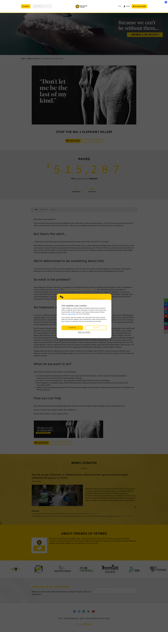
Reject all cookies (84, 332)
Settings (96, 328)
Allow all (72, 328)
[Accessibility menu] (166, 2)
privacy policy (71, 314)
